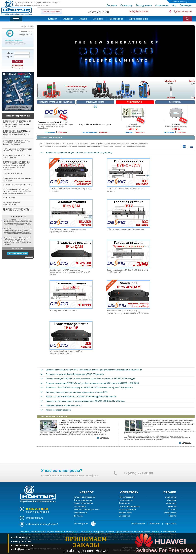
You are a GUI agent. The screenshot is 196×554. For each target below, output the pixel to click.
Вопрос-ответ (125, 512)
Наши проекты (126, 500)
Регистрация (17, 65)
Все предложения (90, 132)
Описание (129, 132)
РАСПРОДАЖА (175, 102)
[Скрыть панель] (20, 26)
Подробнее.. (104, 438)
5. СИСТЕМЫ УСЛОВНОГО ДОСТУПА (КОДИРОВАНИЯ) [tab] (17, 156)
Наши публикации (127, 509)
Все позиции (169, 132)
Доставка (78, 516)
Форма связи (170, 512)
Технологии (124, 503)
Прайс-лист (62, 132)
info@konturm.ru (34, 518)
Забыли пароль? (17, 68)
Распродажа (80, 506)
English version (138, 523)
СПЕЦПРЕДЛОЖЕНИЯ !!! (95, 102)
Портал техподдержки (129, 506)
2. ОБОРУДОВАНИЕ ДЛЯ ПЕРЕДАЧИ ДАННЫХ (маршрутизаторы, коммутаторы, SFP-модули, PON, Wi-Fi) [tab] (16, 133)
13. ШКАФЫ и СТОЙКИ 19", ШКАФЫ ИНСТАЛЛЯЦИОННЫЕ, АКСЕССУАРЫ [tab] (17, 210)
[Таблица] (191, 146)
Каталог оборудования (84, 497)
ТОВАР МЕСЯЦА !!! (134, 102)
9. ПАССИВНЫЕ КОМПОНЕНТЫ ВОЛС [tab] (17, 185)
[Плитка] (184, 146)
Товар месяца (80, 512)
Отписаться (29, 257)
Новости (172, 516)
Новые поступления (83, 503)
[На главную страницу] (38, 502)
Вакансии (171, 506)
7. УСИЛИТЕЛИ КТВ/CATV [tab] (12, 174)
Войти (17, 61)
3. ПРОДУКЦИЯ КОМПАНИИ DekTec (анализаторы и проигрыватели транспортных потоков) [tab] (16, 142)
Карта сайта (170, 523)
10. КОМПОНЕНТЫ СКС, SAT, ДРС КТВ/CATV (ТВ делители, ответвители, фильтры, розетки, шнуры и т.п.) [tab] (17, 191)
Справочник (124, 516)
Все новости (17, 248)
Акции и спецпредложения (86, 509)
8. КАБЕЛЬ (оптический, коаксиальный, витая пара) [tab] (17, 179)
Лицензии (171, 500)
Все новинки (50, 132)
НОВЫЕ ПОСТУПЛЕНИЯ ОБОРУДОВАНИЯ (55, 102)
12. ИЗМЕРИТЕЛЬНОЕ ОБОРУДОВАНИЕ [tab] (11, 203)
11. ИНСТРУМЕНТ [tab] (10, 198)
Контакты (172, 509)
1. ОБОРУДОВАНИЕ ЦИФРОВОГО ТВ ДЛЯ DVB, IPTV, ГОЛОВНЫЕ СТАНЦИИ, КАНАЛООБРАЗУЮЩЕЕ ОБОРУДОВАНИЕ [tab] (17, 123)
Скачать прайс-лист (51, 12)
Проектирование (127, 497)
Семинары (171, 503)
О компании (170, 497)
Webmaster (155, 523)
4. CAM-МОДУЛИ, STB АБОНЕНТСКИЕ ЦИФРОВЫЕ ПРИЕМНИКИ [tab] (17, 150)
